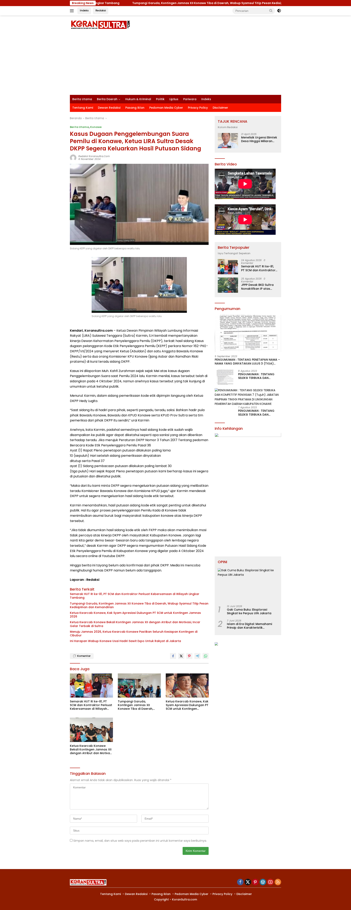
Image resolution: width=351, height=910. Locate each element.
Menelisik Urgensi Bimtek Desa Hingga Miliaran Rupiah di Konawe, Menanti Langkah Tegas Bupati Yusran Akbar (259, 139)
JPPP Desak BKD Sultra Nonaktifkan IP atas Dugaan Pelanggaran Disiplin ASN (257, 286)
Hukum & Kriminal (138, 99)
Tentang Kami (82, 108)
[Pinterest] (255, 882)
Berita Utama (82, 99)
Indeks (84, 10)
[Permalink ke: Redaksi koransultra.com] (73, 157)
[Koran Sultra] (100, 25)
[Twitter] (248, 882)
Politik (160, 99)
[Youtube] (270, 882)
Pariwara (189, 99)
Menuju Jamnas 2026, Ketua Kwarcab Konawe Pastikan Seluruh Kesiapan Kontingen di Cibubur (133, 633)
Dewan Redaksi (109, 108)
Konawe (96, 127)
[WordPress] (263, 882)
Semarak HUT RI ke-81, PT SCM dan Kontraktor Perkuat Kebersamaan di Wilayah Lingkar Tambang (134, 595)
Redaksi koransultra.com (94, 156)
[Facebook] (240, 882)
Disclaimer (220, 108)
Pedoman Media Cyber (166, 108)
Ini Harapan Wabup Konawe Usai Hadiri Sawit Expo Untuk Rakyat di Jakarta (125, 641)
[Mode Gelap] (279, 10)
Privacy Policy (198, 108)
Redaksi (100, 10)
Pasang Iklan (134, 108)
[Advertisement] (175, 64)
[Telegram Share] (197, 656)
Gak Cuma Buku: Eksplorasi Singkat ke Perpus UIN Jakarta (249, 611)
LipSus (173, 99)
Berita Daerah (107, 99)
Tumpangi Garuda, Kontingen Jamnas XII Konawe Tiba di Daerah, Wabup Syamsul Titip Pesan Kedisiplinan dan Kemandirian (182, 3)
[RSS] (278, 882)
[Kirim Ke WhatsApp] (206, 656)
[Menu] (72, 10)
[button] (271, 10)
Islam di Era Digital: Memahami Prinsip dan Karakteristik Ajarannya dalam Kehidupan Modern (249, 626)
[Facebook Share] (173, 656)
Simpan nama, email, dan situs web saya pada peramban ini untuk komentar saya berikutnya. (140, 841)
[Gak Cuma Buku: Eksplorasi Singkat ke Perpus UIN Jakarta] (248, 585)
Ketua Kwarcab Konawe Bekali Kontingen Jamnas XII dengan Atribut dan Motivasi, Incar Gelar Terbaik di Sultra (135, 624)
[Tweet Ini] (181, 656)
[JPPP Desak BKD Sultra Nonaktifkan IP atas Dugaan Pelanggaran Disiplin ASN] (228, 285)
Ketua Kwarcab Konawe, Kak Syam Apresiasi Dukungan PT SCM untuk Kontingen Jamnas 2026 (135, 614)
